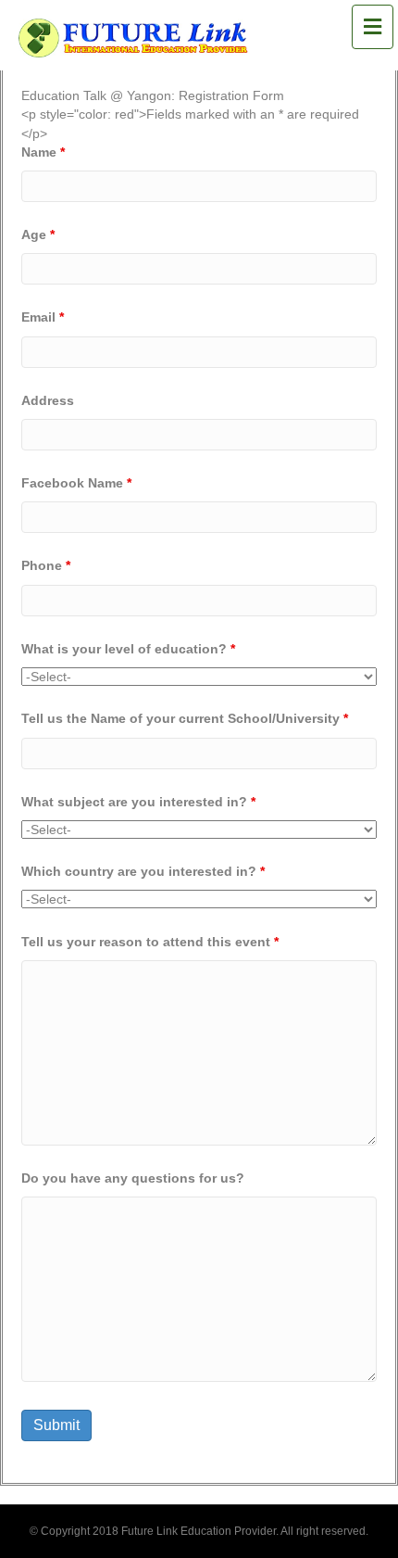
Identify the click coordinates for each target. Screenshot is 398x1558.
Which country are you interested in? (143, 871)
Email (42, 317)
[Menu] (372, 27)
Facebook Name (76, 482)
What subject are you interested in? (138, 801)
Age (38, 234)
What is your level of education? (128, 648)
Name (43, 152)
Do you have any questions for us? (132, 1178)
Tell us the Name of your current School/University (184, 718)
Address (47, 400)
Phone (45, 565)
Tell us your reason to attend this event (150, 941)
